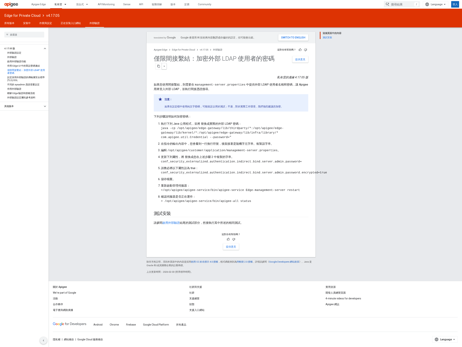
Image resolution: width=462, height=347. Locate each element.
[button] (21, 48)
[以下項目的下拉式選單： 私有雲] (67, 4)
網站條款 (69, 339)
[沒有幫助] (305, 50)
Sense (126, 4)
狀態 (191, 304)
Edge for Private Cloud (22, 15)
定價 (186, 4)
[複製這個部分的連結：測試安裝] (174, 214)
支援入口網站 (196, 310)
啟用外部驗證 (171, 222)
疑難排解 (157, 4)
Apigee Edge (38, 4)
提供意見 (300, 59)
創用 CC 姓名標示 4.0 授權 (204, 261)
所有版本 (9, 23)
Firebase (131, 324)
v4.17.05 (52, 15)
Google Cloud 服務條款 (90, 339)
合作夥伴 (58, 304)
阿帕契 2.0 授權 (245, 261)
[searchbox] (24, 35)
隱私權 (56, 339)
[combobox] (402, 4)
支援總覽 (194, 298)
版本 (173, 4)
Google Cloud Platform (156, 324)
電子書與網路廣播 (63, 310)
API (141, 4)
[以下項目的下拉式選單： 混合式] (88, 4)
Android (98, 324)
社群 (191, 292)
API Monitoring (106, 4)
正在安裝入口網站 (71, 23)
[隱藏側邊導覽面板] (43, 340)
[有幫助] (300, 50)
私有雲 (58, 4)
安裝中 (27, 23)
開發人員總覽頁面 (336, 292)
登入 (455, 4)
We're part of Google (64, 292)
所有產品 (181, 324)
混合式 (80, 4)
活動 (55, 298)
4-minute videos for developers (343, 298)
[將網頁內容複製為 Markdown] (158, 66)
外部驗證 (95, 23)
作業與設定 (45, 23)
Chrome (114, 324)
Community (204, 4)
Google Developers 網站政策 (284, 261)
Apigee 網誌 (332, 304)
